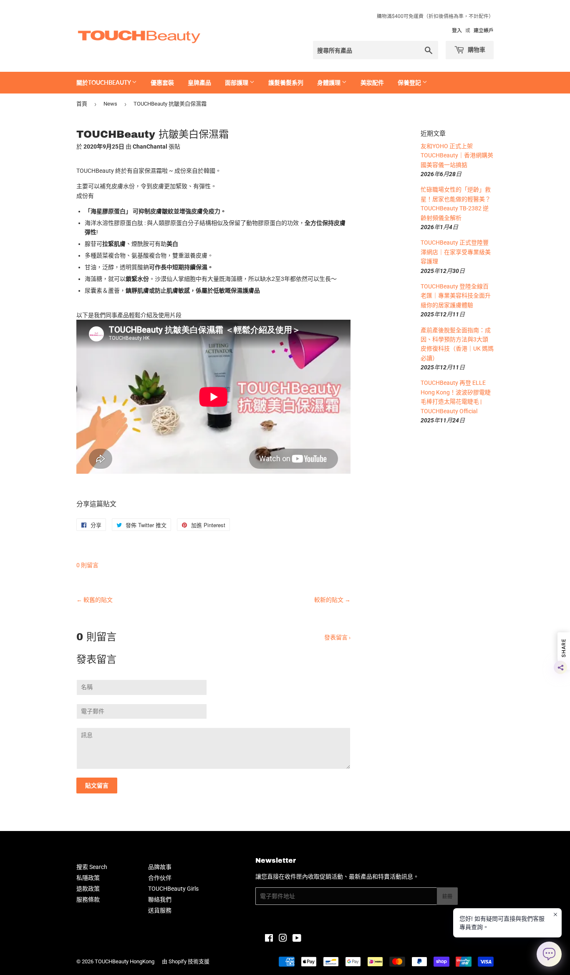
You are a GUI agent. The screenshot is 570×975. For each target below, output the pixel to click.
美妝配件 (372, 82)
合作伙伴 (160, 877)
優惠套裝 (162, 82)
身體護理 (329, 82)
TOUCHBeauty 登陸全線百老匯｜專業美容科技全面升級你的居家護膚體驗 (456, 295)
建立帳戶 (484, 30)
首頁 (81, 104)
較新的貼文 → (332, 599)
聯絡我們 (160, 899)
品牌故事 (160, 867)
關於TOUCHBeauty (104, 82)
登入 (457, 30)
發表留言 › (337, 637)
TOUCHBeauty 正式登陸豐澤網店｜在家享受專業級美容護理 (456, 252)
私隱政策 (88, 877)
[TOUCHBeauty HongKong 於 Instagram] (283, 939)
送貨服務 (160, 910)
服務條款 (88, 899)
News (110, 104)
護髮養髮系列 (285, 82)
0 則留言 (87, 565)
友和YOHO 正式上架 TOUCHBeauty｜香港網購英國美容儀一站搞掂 (457, 155)
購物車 (476, 49)
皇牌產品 (199, 82)
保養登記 (410, 82)
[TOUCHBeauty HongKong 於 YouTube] (297, 939)
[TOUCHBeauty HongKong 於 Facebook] (269, 939)
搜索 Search (91, 867)
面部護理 (237, 82)
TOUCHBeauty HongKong (124, 961)
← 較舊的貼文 (94, 599)
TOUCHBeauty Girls (173, 888)
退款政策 (88, 888)
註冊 (447, 896)
